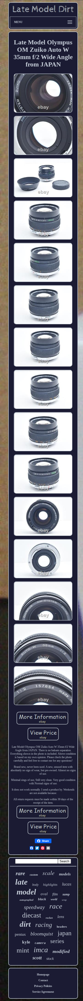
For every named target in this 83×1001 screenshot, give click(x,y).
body (35, 884)
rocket (49, 917)
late (21, 881)
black (42, 899)
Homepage (43, 974)
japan (64, 933)
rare (20, 873)
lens (60, 916)
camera (40, 943)
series (57, 941)
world (54, 899)
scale (48, 873)
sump (66, 894)
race (55, 906)
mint (23, 950)
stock (50, 959)
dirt (25, 924)
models (65, 874)
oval (44, 894)
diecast (31, 915)
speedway (34, 907)
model (26, 892)
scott (37, 958)
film (55, 894)
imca (41, 950)
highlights (50, 884)
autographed (26, 899)
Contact (43, 980)
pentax (20, 934)
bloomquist (41, 934)
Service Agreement (43, 991)
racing (43, 924)
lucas (66, 884)
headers (62, 926)
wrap (64, 900)
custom (34, 874)
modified (61, 951)
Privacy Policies (43, 986)
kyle (26, 942)
